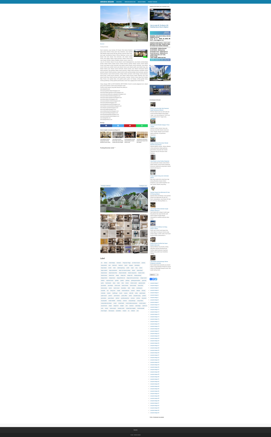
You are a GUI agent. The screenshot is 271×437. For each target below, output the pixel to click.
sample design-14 (154, 314)
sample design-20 (154, 328)
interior (127, 283)
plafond (117, 298)
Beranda (135, 430)
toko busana (111, 310)
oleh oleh (131, 293)
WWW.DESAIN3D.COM (130, 1)
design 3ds (123, 275)
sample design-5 (154, 292)
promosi (133, 298)
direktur (102, 280)
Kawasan (119, 262)
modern (109, 293)
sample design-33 (154, 360)
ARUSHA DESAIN (107, 2)
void (137, 310)
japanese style (142, 283)
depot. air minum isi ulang (124, 270)
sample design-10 (154, 304)
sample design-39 (154, 374)
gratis (102, 283)
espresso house (109, 280)
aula (109, 265)
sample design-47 (154, 393)
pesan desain (111, 298)
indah (118, 283)
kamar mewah (125, 285)
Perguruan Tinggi (126, 262)
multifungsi (114, 293)
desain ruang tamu (132, 272)
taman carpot (113, 308)
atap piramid (104, 265)
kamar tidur (140, 285)
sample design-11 (154, 307)
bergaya (131, 265)
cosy (136, 267)
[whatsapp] (142, 125)
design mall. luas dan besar (133, 278)
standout (131, 305)
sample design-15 (154, 316)
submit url (144, 305)
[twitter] (118, 125)
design (117, 275)
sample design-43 (154, 384)
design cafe (129, 275)
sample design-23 (154, 336)
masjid (118, 290)
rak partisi (144, 298)
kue (107, 290)
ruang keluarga (132, 300)
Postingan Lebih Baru (106, 185)
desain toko (111, 275)
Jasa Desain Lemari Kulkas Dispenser (159, 161)
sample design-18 (154, 324)
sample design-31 (154, 355)
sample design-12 (154, 309)
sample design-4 (154, 290)
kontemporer (139, 288)
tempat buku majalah (131, 308)
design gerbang (137, 275)
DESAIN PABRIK (142, 1)
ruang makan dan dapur (106, 303)
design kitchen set (121, 278)
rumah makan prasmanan (131, 303)
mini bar (143, 290)
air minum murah (136, 262)
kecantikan (123, 288)
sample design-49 (154, 398)
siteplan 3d (116, 305)
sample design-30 (154, 352)
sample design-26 (154, 343)
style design (138, 305)
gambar (117, 280)
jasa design (110, 285)
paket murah (104, 295)
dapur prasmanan (113, 270)
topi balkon (118, 310)
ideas (114, 283)
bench (126, 265)
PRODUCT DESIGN (152, 1)
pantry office (124, 295)
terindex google (140, 308)
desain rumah (141, 272)
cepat (132, 267)
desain (133, 270)
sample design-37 (154, 369)
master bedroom (125, 290)
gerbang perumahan (135, 280)
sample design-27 (154, 345)
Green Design (112, 262)
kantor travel (116, 288)
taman (106, 308)
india (123, 283)
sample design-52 (154, 405)
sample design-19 (154, 326)
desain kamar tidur (113, 272)
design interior (104, 278)
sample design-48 (154, 396)
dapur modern (104, 270)
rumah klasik (121, 303)
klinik (129, 288)
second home (104, 305)
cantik (127, 267)
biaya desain (104, 267)
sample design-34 (154, 362)
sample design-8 (154, 300)
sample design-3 (154, 288)
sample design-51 (154, 403)
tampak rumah (121, 308)
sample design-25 (154, 340)
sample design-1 (154, 283)
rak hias (138, 298)
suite (102, 308)
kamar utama (104, 288)
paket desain (142, 293)
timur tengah (104, 310)
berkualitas (137, 265)
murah (120, 293)
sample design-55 (154, 412)
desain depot (140, 270)
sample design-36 (154, 367)
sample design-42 (154, 381)
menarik (133, 290)
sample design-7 (154, 297)
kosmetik (103, 290)
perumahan (103, 298)
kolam (133, 288)
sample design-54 (154, 410)
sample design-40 (154, 376)
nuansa (125, 293)
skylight (122, 305)
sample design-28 (154, 348)
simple (110, 305)
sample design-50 (154, 400)
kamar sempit (133, 285)
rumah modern (142, 303)
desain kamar (104, 272)
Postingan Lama (143, 185)
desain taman (104, 275)
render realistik (112, 300)
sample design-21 (154, 331)
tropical (124, 310)
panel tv (110, 295)
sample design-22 (154, 333)
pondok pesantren (125, 298)
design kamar (112, 278)
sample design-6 (154, 295)
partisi (130, 295)
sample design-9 (154, 302)
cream (140, 267)
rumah (115, 303)
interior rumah (134, 283)
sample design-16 (154, 319)
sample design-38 (154, 372)
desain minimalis (122, 272)
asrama (143, 262)
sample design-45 (154, 388)
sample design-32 (154, 357)
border (109, 267)
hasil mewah (108, 283)
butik (114, 267)
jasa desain (103, 285)
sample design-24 (154, 338)
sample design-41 (154, 379)
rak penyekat (104, 300)
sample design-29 (154, 350)
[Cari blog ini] (170, 4)
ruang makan (140, 300)
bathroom (114, 265)
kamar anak (117, 285)
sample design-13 (154, 312)
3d (101, 262)
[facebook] (106, 125)
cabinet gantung (121, 267)
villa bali (133, 310)
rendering (119, 300)
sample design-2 (154, 285)
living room (112, 290)
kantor (110, 288)
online (136, 293)
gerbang (127, 280)
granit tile (144, 280)
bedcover (121, 265)
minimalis (103, 293)
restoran (125, 300)
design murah (144, 278)
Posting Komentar (104, 46)
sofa (127, 305)
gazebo (122, 280)
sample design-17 (154, 321)
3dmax (105, 262)
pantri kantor (117, 295)
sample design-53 (154, 408)
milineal (138, 290)
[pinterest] (130, 125)
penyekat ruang (137, 295)
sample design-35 (154, 364)
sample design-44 (154, 386)
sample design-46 (154, 391)
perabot (144, 295)
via (128, 310)
